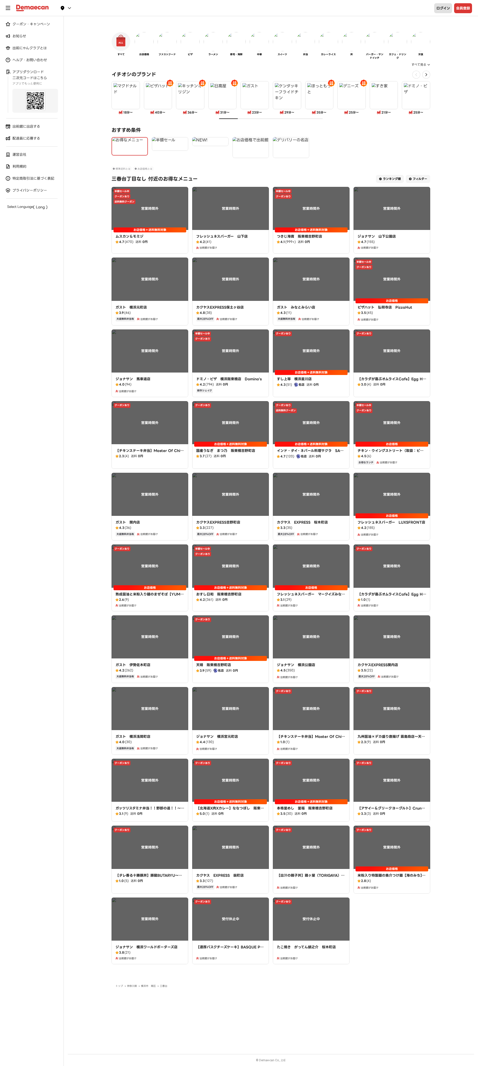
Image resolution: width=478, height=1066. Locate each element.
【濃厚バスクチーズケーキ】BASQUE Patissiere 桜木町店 (230, 949)
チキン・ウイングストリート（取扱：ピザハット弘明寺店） (390, 453)
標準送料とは (123, 169)
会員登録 (463, 8)
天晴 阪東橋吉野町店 (213, 665)
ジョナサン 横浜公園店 (296, 665)
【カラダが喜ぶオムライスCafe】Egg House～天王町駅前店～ (391, 381)
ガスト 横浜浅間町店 (133, 736)
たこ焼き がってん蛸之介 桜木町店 (306, 947)
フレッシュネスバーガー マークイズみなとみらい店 (311, 596)
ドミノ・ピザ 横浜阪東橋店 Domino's (229, 379)
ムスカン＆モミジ (129, 236)
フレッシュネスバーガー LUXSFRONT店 (391, 522)
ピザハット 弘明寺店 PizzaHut (385, 307)
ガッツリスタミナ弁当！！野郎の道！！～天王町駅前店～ (150, 810)
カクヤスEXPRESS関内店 (378, 665)
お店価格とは (144, 169)
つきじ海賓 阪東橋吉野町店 (299, 236)
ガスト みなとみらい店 (296, 307)
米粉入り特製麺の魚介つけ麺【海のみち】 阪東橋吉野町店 (391, 878)
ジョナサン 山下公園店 (377, 236)
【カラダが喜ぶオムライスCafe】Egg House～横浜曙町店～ (391, 596)
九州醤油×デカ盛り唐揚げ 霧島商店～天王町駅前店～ (391, 739)
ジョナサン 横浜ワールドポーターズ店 (147, 947)
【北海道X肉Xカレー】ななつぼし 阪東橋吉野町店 (230, 810)
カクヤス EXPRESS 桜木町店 (302, 522)
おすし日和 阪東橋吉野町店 (218, 594)
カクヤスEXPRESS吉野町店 (218, 522)
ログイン (443, 8)
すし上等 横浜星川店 (294, 379)
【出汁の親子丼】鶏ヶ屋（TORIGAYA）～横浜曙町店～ (311, 878)
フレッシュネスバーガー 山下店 (222, 236)
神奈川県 (132, 986)
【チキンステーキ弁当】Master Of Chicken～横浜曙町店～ (310, 739)
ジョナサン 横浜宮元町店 (217, 736)
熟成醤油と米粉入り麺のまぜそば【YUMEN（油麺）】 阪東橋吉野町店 (149, 596)
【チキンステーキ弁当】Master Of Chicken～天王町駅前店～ (149, 453)
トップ (119, 986)
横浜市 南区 (148, 986)
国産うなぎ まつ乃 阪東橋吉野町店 (225, 450)
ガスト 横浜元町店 (131, 307)
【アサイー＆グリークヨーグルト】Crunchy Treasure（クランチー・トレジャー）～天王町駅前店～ (392, 813)
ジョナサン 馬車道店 (133, 379)
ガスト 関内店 (128, 522)
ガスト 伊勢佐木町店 (133, 665)
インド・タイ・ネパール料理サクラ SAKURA (311, 453)
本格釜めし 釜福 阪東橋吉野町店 (305, 808)
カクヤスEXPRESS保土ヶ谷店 (220, 307)
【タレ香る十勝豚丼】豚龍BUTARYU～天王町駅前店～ (149, 878)
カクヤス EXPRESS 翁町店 (220, 875)
